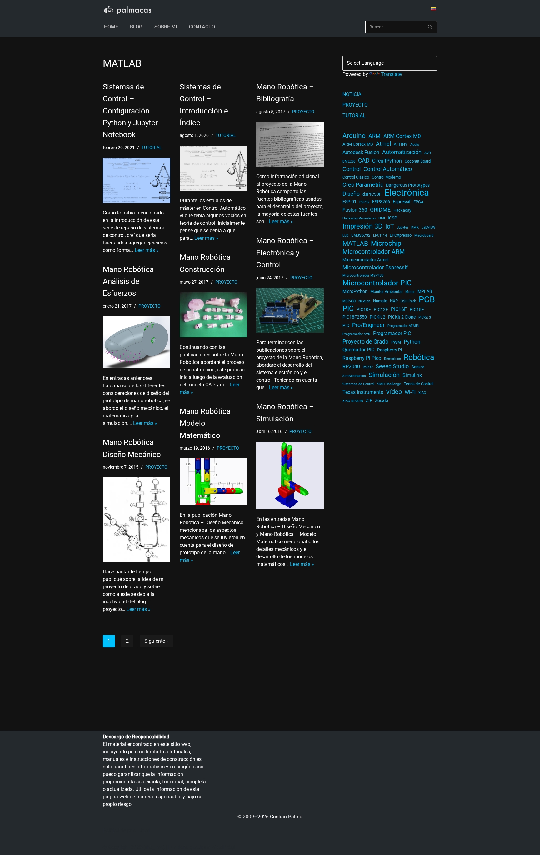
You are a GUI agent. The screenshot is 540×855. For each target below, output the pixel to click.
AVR (427, 153)
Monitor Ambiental (386, 291)
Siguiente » (156, 641)
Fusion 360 (354, 210)
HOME (111, 27)
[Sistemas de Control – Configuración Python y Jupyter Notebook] (136, 180)
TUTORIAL (152, 147)
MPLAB (425, 291)
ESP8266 (381, 201)
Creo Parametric (362, 184)
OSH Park (408, 301)
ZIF (369, 400)
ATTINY (401, 144)
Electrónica (406, 192)
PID (345, 325)
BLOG (136, 27)
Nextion (364, 301)
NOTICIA (351, 94)
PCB (427, 299)
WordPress (223, 847)
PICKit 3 (424, 317)
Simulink (412, 375)
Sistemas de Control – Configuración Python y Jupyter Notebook (130, 111)
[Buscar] (430, 27)
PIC (348, 309)
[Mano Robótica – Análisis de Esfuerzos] (136, 342)
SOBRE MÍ (165, 27)
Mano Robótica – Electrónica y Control (285, 252)
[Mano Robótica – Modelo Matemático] (213, 481)
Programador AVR (356, 334)
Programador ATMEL (404, 326)
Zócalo (381, 400)
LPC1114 (380, 236)
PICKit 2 (377, 316)
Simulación (384, 375)
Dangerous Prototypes (408, 185)
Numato (380, 301)
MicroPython (355, 291)
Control (351, 169)
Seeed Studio (392, 366)
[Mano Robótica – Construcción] (213, 314)
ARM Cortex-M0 (402, 136)
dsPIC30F (372, 194)
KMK (415, 227)
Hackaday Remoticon (359, 218)
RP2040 (351, 367)
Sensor (418, 367)
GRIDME (380, 210)
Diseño (351, 194)
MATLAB (355, 243)
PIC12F (381, 309)
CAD (363, 160)
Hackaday (402, 210)
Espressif (402, 201)
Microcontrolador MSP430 (362, 276)
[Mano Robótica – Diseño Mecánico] (136, 519)
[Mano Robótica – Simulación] (290, 475)
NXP (394, 301)
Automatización (402, 152)
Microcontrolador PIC (377, 283)
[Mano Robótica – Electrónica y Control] (290, 310)
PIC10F (364, 309)
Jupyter (402, 227)
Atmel (383, 144)
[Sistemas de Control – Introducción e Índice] (213, 168)
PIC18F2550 (354, 316)
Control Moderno (386, 177)
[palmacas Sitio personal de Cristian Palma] (127, 10)
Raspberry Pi (389, 349)
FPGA (418, 201)
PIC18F (417, 309)
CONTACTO (202, 27)
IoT (389, 226)
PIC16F (399, 309)
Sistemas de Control (358, 384)
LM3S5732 (360, 235)
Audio (414, 145)
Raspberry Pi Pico (361, 358)
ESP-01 (349, 201)
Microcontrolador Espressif (375, 267)
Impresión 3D (362, 226)
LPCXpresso (401, 235)
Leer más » (147, 250)
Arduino (354, 135)
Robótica (419, 357)
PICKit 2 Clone (402, 316)
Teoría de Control (418, 383)
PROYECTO (303, 111)
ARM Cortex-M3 (357, 144)
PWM (396, 342)
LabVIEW (428, 227)
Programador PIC (392, 333)
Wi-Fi (410, 392)
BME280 (348, 161)
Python (412, 342)
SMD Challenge (389, 384)
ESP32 (364, 202)
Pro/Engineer (368, 325)
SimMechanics (354, 376)
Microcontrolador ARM (373, 251)
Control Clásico (355, 177)
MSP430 (349, 301)
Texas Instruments (362, 392)
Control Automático (387, 169)
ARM (374, 136)
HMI (381, 218)
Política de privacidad (126, 830)
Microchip (386, 243)
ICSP (392, 217)
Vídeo (394, 391)
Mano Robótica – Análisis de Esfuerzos (132, 281)
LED (345, 236)
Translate (391, 74)
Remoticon (392, 359)
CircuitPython (387, 161)
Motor (410, 292)
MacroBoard (423, 236)
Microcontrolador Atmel (365, 259)
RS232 (368, 367)
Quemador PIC (358, 350)
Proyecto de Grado (365, 341)
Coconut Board (418, 161)
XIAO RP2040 (352, 401)
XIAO (422, 393)
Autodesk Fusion (360, 152)
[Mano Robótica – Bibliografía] (290, 144)
